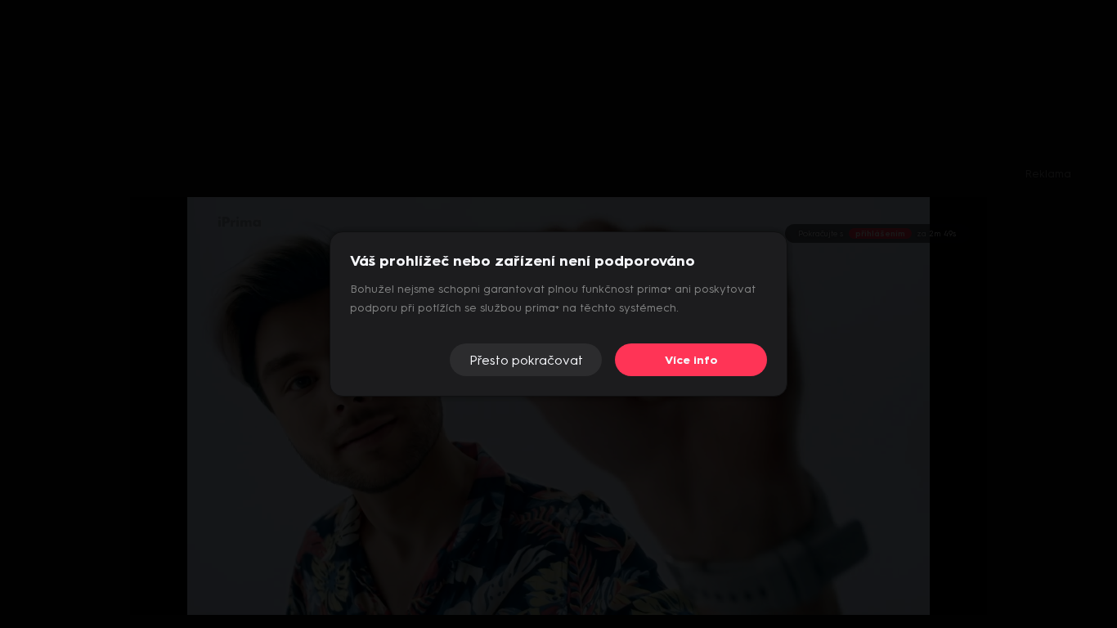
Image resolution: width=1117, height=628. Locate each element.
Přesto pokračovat (526, 360)
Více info (691, 360)
